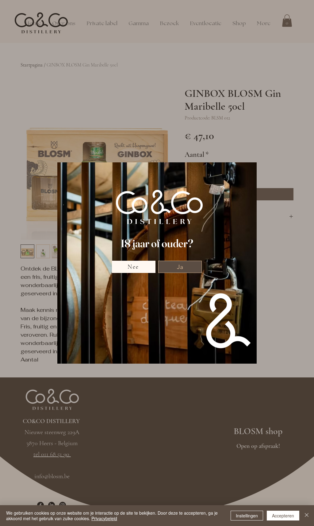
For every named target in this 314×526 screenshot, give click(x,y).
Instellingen (247, 516)
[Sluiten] (306, 515)
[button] (180, 267)
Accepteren (283, 516)
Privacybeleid (104, 518)
